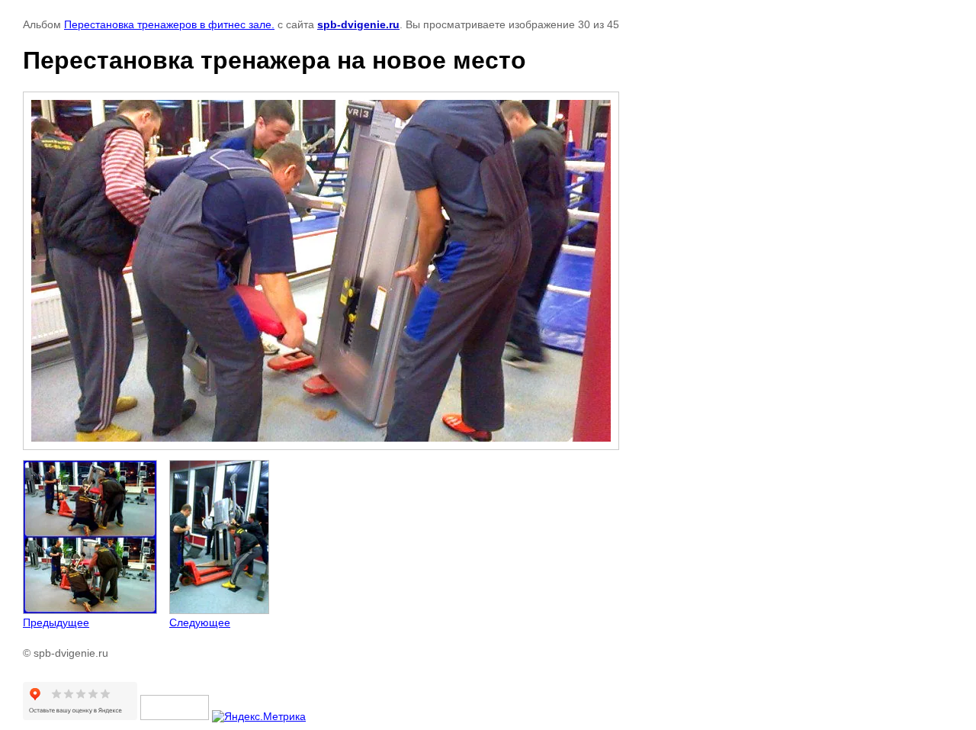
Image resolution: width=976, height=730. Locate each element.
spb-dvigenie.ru (358, 24)
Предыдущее (56, 622)
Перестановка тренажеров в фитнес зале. (169, 24)
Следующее (199, 622)
